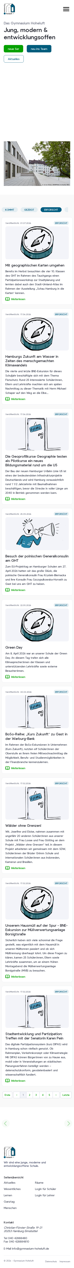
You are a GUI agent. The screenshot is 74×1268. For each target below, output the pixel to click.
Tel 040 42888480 (15, 1238)
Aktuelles (14, 59)
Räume (39, 1182)
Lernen (8, 1195)
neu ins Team (39, 48)
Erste (7, 1094)
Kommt (9, 209)
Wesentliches (12, 1188)
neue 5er (13, 48)
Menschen (10, 1207)
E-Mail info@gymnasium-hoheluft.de (26, 1248)
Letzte (66, 1094)
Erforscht (51, 209)
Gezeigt (29, 209)
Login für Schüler (45, 1188)
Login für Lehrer (45, 1195)
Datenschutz (51, 1261)
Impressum (65, 1261)
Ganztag (9, 1201)
